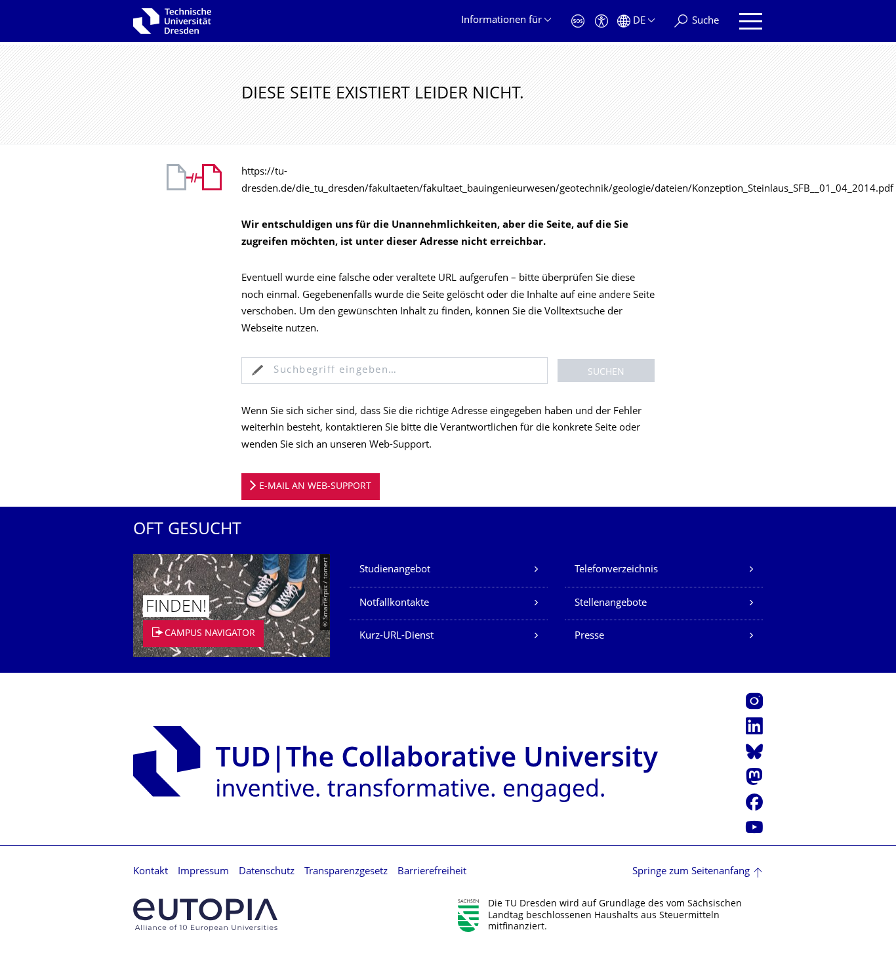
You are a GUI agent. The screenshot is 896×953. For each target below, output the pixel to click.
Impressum (203, 872)
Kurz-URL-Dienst (396, 636)
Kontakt (150, 872)
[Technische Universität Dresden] (172, 21)
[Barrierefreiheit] (601, 21)
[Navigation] (751, 21)
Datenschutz (267, 872)
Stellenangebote (611, 603)
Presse (589, 636)
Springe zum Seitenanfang (691, 872)
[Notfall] (578, 21)
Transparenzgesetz (346, 872)
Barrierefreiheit (431, 872)
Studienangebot (394, 570)
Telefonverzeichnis (616, 570)
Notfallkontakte (394, 603)
